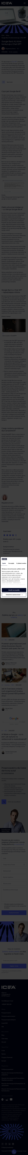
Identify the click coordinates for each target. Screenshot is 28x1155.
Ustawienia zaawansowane (13, 594)
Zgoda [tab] (4, 563)
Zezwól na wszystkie (14, 590)
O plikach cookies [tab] (21, 563)
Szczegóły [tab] (11, 563)
